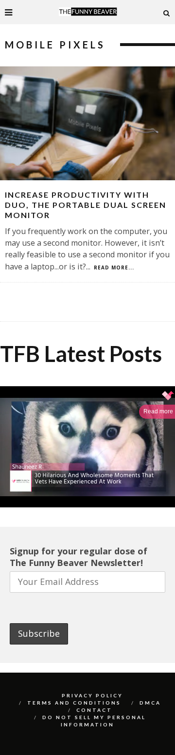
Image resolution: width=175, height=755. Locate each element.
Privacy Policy (92, 695)
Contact (94, 710)
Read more (158, 411)
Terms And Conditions (74, 703)
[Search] (166, 12)
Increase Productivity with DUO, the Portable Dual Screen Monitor (85, 205)
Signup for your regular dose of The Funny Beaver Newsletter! (78, 556)
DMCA (150, 703)
